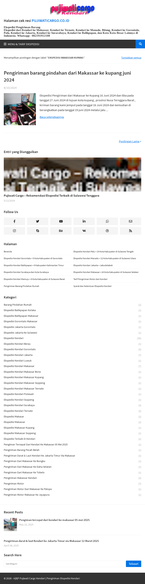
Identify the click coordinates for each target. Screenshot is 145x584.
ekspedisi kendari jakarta (72, 355)
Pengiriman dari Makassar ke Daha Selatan (72, 467)
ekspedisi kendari (72, 338)
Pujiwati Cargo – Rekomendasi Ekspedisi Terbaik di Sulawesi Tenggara (51, 195)
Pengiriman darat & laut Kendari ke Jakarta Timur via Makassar (72, 455)
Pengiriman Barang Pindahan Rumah (21, 286)
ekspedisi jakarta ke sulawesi (72, 332)
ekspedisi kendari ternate (72, 411)
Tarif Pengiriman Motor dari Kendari (90, 279)
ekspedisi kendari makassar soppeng (72, 383)
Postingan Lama (129, 141)
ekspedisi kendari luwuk (72, 360)
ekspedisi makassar (72, 422)
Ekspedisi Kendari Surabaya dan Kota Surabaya (26, 272)
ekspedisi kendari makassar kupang (72, 377)
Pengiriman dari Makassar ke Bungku (72, 461)
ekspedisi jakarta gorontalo (72, 327)
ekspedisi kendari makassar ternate (72, 388)
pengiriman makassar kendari (72, 478)
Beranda (8, 251)
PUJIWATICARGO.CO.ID (50, 20)
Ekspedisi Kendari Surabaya (72, 405)
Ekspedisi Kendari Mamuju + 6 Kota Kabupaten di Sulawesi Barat (34, 279)
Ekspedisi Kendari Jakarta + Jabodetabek (93, 265)
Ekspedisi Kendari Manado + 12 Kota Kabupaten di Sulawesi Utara (104, 258)
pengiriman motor (72, 483)
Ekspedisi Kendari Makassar (72, 366)
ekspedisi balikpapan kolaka (72, 310)
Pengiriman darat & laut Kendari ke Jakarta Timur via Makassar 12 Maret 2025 (51, 541)
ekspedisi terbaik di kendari (72, 439)
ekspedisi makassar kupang (72, 428)
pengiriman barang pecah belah (72, 450)
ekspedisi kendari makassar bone (72, 372)
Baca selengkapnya (52, 117)
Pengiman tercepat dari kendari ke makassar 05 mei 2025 (72, 444)
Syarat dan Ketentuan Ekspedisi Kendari (92, 286)
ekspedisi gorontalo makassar (72, 321)
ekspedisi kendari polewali (72, 394)
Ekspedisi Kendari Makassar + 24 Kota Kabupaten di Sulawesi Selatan (106, 272)
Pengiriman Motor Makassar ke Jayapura (72, 495)
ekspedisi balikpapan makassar (72, 316)
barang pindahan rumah (72, 305)
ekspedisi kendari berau (72, 344)
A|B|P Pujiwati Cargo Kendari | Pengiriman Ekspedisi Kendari (46, 578)
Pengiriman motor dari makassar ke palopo (72, 489)
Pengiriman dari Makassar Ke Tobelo (72, 472)
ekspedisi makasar (72, 416)
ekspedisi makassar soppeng (72, 433)
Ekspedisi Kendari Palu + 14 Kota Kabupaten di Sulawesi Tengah (103, 251)
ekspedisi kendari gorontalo (72, 349)
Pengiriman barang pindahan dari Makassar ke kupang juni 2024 (67, 76)
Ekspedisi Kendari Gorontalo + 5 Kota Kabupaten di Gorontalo (33, 258)
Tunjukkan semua (131, 57)
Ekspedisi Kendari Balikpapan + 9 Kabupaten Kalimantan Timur (34, 265)
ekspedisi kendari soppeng (72, 400)
